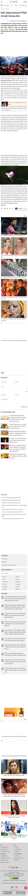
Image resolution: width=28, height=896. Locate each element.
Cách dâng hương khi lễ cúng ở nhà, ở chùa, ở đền (12, 518)
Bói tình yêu (16, 860)
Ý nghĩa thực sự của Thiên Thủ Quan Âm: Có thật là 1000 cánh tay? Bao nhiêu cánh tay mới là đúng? (15, 661)
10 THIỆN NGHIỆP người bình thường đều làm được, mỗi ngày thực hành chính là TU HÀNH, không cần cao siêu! (15, 598)
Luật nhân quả (4, 558)
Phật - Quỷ (5, 584)
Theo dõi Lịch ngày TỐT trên (14, 20)
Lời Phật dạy (4, 561)
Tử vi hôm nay (17, 855)
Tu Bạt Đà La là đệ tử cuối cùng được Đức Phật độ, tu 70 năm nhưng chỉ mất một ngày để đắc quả (15, 615)
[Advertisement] (14, 44)
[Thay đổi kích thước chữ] (7, 20)
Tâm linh (7, 8)
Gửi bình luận (24, 406)
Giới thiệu (3, 883)
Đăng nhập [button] (25, 2)
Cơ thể (4, 579)
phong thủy (4, 29)
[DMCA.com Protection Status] (14, 878)
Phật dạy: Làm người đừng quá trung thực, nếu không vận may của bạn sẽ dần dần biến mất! (15, 623)
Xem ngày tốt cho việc (5, 851)
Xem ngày (7, 5)
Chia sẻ (20, 715)
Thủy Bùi (20, 208)
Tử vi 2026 (16, 847)
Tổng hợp (17, 589)
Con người (17, 584)
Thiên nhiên (5, 581)
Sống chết (5, 589)
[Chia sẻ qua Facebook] (2, 209)
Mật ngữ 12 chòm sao (18, 858)
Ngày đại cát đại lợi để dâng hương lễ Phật (11, 502)
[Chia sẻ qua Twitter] (5, 209)
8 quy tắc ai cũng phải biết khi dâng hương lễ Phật (12, 512)
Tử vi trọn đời (16, 851)
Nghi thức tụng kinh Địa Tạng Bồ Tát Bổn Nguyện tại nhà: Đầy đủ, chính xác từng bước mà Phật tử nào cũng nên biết (14, 607)
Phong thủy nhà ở (4, 860)
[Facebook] (12, 887)
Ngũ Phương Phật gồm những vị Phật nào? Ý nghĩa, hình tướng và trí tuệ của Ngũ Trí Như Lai (17, 433)
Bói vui (16, 5)
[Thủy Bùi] (16, 209)
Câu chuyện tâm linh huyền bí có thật (9, 565)
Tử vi (12, 5)
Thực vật (4, 576)
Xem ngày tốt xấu (4, 847)
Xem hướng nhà (4, 855)
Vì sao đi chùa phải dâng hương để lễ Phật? (11, 497)
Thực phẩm (5, 586)
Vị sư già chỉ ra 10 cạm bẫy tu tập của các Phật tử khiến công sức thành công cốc (17, 440)
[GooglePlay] (7, 893)
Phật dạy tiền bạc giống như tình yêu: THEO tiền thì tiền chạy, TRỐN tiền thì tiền (18, 456)
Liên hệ (25, 883)
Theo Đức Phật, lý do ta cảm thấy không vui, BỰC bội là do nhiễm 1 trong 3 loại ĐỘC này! (17, 426)
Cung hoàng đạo (23, 5)
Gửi (26, 391)
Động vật (17, 576)
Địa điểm (17, 586)
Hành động (17, 581)
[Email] (10, 209)
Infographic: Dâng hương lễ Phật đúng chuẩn (11, 500)
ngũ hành (12, 29)
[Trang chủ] (2, 5)
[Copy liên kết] (12, 209)
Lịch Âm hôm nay (4, 849)
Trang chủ (2, 8)
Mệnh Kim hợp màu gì (5, 862)
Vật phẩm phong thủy (5, 858)
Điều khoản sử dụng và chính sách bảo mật (14, 883)
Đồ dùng (17, 579)
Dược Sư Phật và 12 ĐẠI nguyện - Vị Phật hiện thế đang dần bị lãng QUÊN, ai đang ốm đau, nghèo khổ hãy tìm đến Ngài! (14, 632)
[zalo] (7, 209)
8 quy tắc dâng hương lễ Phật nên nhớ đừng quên (12, 509)
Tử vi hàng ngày (17, 849)
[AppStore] (20, 893)
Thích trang (9, 715)
